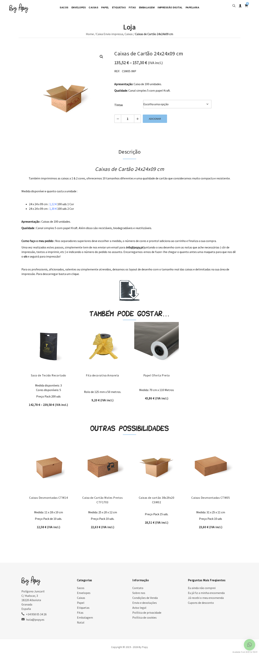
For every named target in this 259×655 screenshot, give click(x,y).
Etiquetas (119, 7)
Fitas (132, 7)
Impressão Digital (170, 7)
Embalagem (147, 7)
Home (90, 34)
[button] (101, 56)
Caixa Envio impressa (109, 34)
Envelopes (78, 7)
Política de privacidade (146, 612)
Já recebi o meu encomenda (206, 598)
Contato (137, 588)
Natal (80, 622)
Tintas (118, 105)
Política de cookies (144, 617)
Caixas (93, 7)
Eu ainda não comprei (202, 588)
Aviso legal (139, 607)
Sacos (64, 7)
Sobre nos (138, 593)
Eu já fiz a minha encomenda (206, 593)
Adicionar (155, 118)
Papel (105, 7)
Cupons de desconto (201, 603)
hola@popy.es (35, 619)
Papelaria (192, 7)
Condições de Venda (145, 598)
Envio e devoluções (144, 603)
